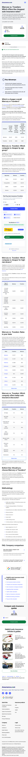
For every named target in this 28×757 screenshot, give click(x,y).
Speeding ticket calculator (12, 589)
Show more (14, 388)
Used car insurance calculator (13, 594)
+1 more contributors (13, 47)
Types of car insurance (6, 711)
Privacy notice (18, 725)
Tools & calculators (6, 709)
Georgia (6, 373)
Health (16, 710)
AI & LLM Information (6, 737)
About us (4, 725)
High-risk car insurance (6, 713)
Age (15, 202)
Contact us (4, 727)
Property (16, 707)
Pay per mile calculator (11, 599)
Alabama (6, 355)
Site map (3, 716)
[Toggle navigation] (25, 2)
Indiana (6, 384)
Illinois (5, 381)
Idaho (6, 377)
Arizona (6, 358)
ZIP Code (4, 202)
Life (15, 712)
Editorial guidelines (6, 732)
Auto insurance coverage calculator (14, 587)
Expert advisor (5, 730)
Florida (6, 370)
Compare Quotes (14, 35)
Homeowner (18, 214)
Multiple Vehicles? (17, 217)
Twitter (6, 692)
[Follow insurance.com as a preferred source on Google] (14, 568)
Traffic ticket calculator (11, 591)
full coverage (6, 104)
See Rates (7, 237)
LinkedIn (10, 692)
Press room (4, 734)
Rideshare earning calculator (13, 596)
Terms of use (17, 727)
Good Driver (8, 217)
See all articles (14, 671)
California (6, 366)
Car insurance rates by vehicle (13, 582)
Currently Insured (9, 214)
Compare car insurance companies (14, 584)
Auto (16, 705)
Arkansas (6, 362)
